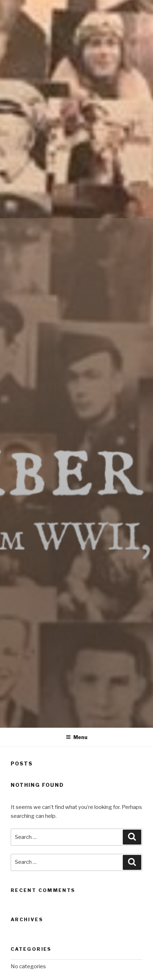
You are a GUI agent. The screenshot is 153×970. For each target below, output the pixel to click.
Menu (80, 737)
